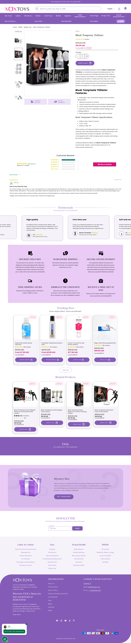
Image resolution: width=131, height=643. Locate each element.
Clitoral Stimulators (52, 556)
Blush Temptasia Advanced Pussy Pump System (104, 411)
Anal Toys (48, 16)
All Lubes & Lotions (25, 565)
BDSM (20, 27)
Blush (77, 31)
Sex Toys (8, 16)
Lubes (18, 16)
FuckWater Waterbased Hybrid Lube (52, 344)
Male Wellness (79, 549)
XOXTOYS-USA (71, 638)
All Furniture (105, 549)
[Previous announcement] (13, 2)
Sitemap (51, 607)
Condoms (78, 562)
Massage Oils (25, 552)
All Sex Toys (52, 568)
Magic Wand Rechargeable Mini (105, 343)
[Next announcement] (117, 2)
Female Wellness (79, 552)
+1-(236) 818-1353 (95, 590)
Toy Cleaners (25, 559)
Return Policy (53, 590)
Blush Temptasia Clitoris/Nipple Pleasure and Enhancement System (24, 411)
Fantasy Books (79, 559)
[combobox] (68, 9)
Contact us (87, 583)
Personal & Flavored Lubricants (25, 549)
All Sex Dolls (52, 565)
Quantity (78, 52)
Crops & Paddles (105, 556)
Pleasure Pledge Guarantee (58, 594)
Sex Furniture (10, 21)
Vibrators (28, 16)
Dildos (37, 16)
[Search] (37, 9)
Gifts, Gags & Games (79, 556)
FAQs (50, 600)
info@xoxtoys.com (94, 587)
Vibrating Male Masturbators (52, 559)
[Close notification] (26, 624)
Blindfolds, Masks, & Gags (105, 552)
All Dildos (52, 549)
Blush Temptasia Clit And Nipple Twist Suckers (51, 411)
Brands (120, 21)
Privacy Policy (53, 587)
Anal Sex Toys (52, 562)
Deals (50, 611)
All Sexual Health (78, 565)
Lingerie (67, 16)
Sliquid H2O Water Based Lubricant (23, 344)
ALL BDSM (105, 562)
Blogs (50, 604)
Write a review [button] (105, 164)
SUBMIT (77, 528)
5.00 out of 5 (31, 164)
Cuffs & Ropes (105, 559)
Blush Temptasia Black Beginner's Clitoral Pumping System (77, 411)
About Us (51, 584)
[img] (14, 180)
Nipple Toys (28, 27)
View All (66, 370)
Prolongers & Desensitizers (25, 562)
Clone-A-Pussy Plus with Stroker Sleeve (76, 344)
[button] (9, 16)
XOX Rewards (53, 597)
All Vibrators (52, 552)
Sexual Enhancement (119, 15)
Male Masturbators (80, 15)
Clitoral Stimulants (26, 556)
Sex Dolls (38, 21)
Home (15, 27)
